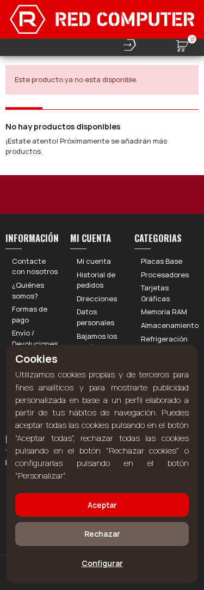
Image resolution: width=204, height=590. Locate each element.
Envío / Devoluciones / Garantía (35, 343)
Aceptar (102, 505)
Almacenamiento (170, 325)
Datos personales (95, 317)
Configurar (102, 563)
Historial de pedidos (96, 280)
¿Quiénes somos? (28, 290)
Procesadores (165, 275)
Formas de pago (29, 314)
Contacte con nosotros (35, 266)
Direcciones (97, 298)
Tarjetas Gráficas (155, 293)
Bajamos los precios (97, 341)
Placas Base (161, 261)
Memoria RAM (164, 311)
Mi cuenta (94, 261)
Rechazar (102, 534)
